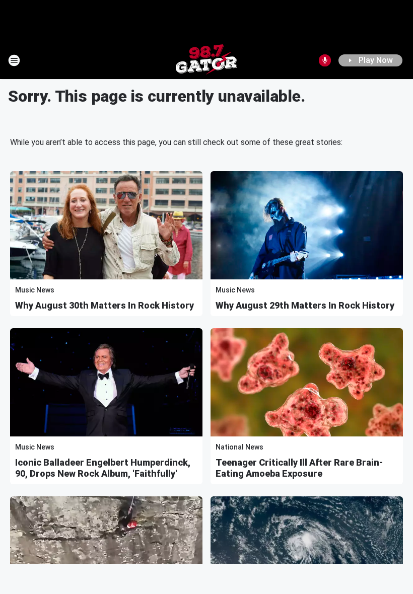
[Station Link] (206, 60)
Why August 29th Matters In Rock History (305, 305)
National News (239, 447)
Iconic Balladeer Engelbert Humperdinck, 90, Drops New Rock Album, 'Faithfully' (102, 468)
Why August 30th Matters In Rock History (104, 305)
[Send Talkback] (325, 60)
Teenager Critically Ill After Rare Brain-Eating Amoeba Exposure (299, 468)
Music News (34, 290)
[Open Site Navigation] (14, 60)
